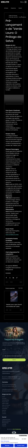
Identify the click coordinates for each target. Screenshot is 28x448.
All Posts (6, 8)
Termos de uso (6, 384)
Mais (20, 8)
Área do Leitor (5, 418)
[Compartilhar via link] (17, 277)
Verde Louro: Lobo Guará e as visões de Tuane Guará (14, 305)
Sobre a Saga (5, 415)
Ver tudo (20, 288)
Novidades (8, 273)
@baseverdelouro (6, 432)
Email (4, 361)
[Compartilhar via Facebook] (6, 277)
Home (3, 408)
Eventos (4, 421)
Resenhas (13, 8)
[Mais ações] (21, 16)
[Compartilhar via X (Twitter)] (9, 277)
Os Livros (4, 410)
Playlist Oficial (5, 413)
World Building (5, 411)
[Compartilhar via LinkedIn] (13, 277)
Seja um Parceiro (6, 416)
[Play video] (14, 100)
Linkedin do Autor (6, 431)
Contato (4, 425)
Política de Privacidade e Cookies (11, 383)
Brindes (4, 423)
